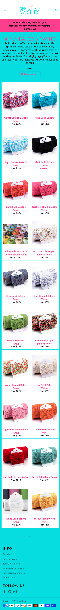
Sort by (30, 68)
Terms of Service (11, 563)
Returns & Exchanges (13, 568)
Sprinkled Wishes (17, 601)
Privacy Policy (10, 559)
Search (6, 554)
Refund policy (10, 577)
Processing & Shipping (14, 572)
